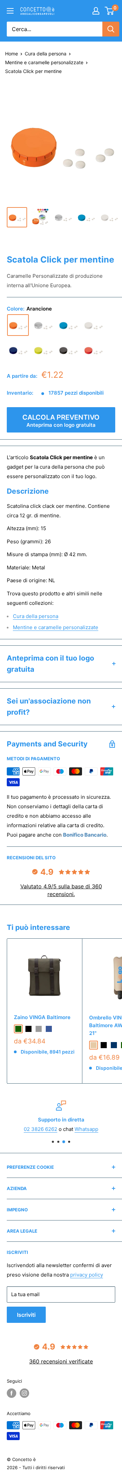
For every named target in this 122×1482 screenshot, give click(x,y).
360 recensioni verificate (61, 1361)
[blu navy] (114, 1045)
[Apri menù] (10, 11)
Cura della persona (45, 53)
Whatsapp (86, 1129)
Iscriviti (26, 1314)
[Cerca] (110, 29)
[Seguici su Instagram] (24, 1393)
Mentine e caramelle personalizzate (44, 62)
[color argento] (43, 325)
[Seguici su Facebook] (11, 1393)
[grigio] (39, 1029)
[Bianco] (93, 325)
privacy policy (86, 1274)
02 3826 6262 (40, 1129)
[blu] (49, 1029)
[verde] (43, 350)
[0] (109, 11)
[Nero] (68, 350)
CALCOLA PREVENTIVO (61, 420)
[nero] (28, 1029)
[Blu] (18, 350)
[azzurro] (68, 325)
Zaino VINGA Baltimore (42, 1017)
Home (11, 53)
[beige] (93, 1045)
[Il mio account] (96, 11)
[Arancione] (18, 325)
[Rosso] (93, 350)
